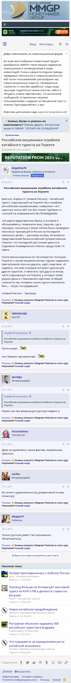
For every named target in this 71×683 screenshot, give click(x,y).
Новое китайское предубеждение (33, 609)
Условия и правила (32, 676)
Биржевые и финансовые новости (37, 612)
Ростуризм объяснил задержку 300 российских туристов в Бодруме (34, 625)
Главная (56, 679)
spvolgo (17, 377)
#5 (68, 486)
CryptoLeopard (16, 630)
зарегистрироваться (52, 112)
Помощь (45, 679)
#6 (68, 529)
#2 (68, 326)
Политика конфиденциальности (19, 679)
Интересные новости (29, 598)
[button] (5, 44)
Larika (16, 474)
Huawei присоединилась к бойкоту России (39, 573)
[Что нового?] (60, 44)
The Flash (13, 612)
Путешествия (32, 630)
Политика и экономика (27, 576)
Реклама (6, 300)
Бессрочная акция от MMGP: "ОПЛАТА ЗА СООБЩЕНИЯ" (31, 126)
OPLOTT (13, 598)
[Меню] (35, 24)
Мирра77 (18, 516)
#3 (68, 389)
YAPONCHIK (19, 313)
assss (11, 576)
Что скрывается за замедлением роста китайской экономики (36, 644)
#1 (68, 182)
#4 (68, 444)
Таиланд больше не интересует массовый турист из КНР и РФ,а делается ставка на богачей (39, 591)
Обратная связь (10, 676)
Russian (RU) (24, 671)
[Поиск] (67, 44)
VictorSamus (20, 431)
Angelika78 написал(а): (16, 332)
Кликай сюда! (22, 302)
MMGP (8, 671)
